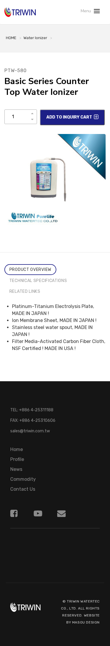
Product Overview (30, 269)
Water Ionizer (35, 38)
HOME (11, 38)
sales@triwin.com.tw (30, 431)
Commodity (23, 479)
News (16, 469)
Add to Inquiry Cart (69, 117)
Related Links (24, 291)
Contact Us (22, 489)
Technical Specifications (38, 280)
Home (16, 449)
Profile (17, 459)
